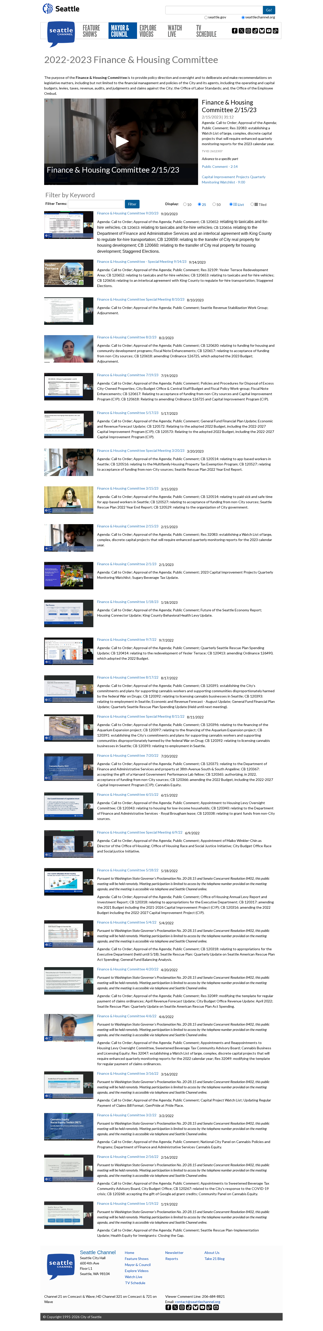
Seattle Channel (98, 1252)
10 (189, 204)
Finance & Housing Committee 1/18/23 (127, 601)
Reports (171, 1258)
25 (204, 204)
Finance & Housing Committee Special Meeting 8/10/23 (140, 299)
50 (219, 204)
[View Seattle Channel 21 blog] (209, 1307)
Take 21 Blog (214, 1258)
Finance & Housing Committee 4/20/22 (127, 969)
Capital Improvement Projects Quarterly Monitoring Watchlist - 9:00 (233, 179)
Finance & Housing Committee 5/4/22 (126, 922)
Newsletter (174, 1252)
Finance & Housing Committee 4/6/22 (126, 1016)
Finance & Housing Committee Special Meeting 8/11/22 (140, 716)
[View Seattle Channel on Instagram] (182, 1307)
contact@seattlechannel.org (197, 1302)
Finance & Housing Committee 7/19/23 (127, 375)
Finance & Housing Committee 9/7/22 (126, 639)
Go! (269, 10)
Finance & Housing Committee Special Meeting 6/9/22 (139, 832)
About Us (212, 1252)
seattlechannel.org (260, 17)
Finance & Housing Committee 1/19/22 (127, 1203)
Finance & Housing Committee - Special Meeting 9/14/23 (141, 261)
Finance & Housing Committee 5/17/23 (127, 412)
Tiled (262, 204)
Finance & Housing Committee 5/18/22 (127, 870)
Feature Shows (91, 31)
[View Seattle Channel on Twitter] (175, 1307)
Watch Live (175, 31)
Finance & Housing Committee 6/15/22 (127, 794)
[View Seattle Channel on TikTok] (189, 1307)
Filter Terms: (56, 203)
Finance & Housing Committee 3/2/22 (126, 1115)
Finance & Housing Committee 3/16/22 (127, 1073)
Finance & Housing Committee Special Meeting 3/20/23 (140, 450)
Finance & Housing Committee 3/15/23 (127, 488)
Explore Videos (148, 31)
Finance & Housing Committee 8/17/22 (127, 677)
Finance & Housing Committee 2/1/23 (126, 564)
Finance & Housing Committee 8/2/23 (126, 337)
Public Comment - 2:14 (220, 166)
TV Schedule (206, 31)
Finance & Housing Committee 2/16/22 (127, 1156)
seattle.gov (217, 17)
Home (129, 1252)
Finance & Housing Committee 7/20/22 (127, 755)
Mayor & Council (120, 31)
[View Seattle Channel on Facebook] (168, 1307)
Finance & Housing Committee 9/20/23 (127, 213)
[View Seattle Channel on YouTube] (202, 1307)
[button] (121, 141)
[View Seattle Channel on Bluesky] (196, 1307)
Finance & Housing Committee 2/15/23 (127, 526)
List (240, 204)
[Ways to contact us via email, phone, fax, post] (216, 1307)
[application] (121, 142)
